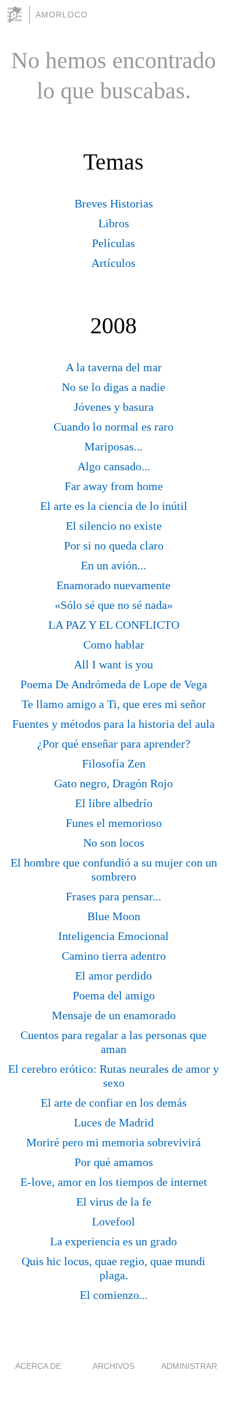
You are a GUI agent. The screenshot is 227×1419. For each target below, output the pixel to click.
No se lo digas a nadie (113, 387)
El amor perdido (113, 975)
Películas (113, 243)
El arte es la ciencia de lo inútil (113, 505)
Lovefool (113, 1221)
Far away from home (114, 486)
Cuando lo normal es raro (113, 426)
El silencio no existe (114, 525)
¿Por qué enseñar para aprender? (113, 743)
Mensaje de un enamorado (114, 1015)
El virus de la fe (113, 1201)
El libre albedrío (113, 803)
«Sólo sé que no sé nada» (114, 604)
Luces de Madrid (114, 1122)
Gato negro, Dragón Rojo (113, 783)
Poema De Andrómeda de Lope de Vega (113, 684)
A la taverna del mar (114, 367)
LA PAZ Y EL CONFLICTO (113, 624)
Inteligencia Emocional (113, 935)
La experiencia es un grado (113, 1241)
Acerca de (38, 1366)
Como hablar (113, 644)
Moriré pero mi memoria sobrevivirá (113, 1142)
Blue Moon (113, 916)
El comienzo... (114, 1294)
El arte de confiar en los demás (114, 1102)
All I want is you (113, 664)
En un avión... (113, 565)
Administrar (189, 1366)
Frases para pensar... (113, 896)
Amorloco (62, 14)
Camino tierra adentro (114, 955)
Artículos (113, 262)
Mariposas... (113, 446)
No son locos (113, 842)
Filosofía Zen (114, 763)
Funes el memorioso (114, 822)
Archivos (113, 1366)
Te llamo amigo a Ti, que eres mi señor (114, 704)
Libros (113, 223)
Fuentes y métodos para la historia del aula (113, 723)
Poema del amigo (114, 995)
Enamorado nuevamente (113, 585)
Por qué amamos (114, 1162)
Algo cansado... (113, 466)
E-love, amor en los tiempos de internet (113, 1181)
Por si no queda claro (114, 545)
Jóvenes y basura (114, 406)
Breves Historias (114, 203)
